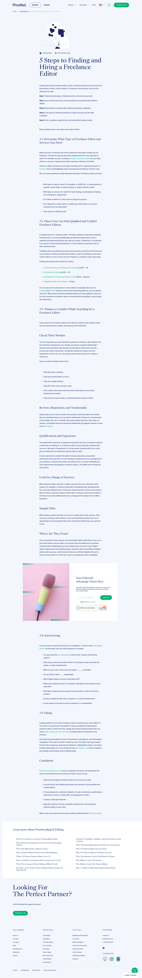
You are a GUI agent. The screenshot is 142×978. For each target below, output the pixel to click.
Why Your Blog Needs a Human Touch (32, 849)
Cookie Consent (130, 975)
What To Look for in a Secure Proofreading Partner (37, 839)
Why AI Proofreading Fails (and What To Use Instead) (98, 845)
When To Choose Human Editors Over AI (33, 856)
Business (35, 5)
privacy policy (91, 602)
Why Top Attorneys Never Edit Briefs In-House (95, 856)
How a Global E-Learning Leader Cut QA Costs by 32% (38, 860)
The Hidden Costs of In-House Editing (91, 864)
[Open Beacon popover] (135, 971)
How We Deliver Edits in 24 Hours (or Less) (93, 853)
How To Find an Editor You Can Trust (91, 849)
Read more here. (95, 813)
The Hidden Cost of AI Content (88, 860)
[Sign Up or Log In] (109, 5)
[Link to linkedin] (103, 948)
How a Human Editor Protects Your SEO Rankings (36, 853)
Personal (47, 5)
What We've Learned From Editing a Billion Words (37, 864)
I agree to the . (88, 602)
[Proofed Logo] (19, 5)
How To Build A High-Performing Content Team (95, 868)
